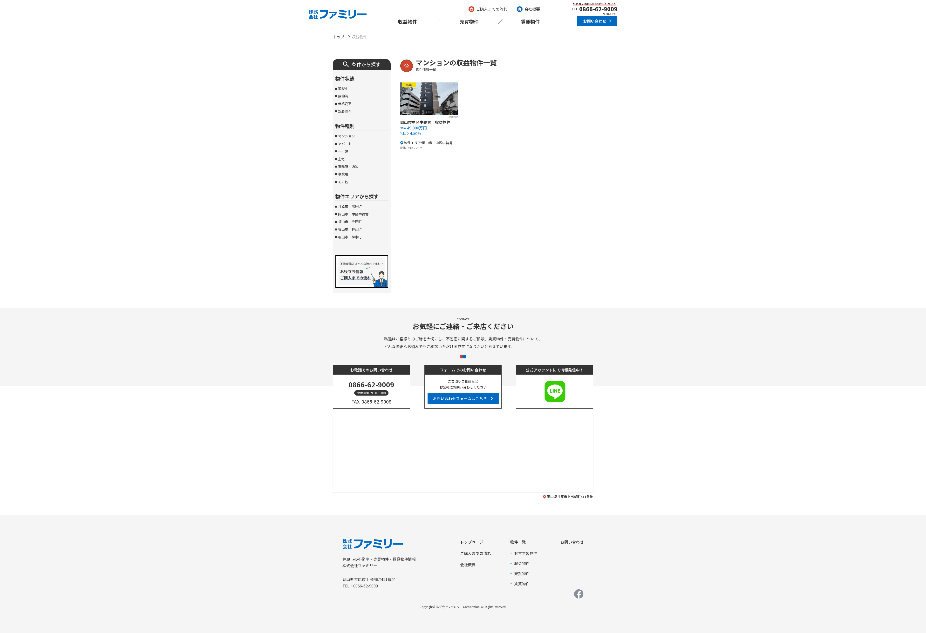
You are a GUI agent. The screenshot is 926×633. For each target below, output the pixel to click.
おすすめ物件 (525, 553)
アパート (345, 143)
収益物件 (407, 21)
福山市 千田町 (350, 221)
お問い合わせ (594, 21)
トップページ (471, 542)
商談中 (343, 88)
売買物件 (469, 21)
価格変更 (345, 103)
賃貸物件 (530, 21)
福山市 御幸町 (350, 237)
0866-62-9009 (598, 9)
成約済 (343, 96)
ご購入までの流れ (491, 9)
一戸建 (343, 151)
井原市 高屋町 (350, 206)
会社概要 (532, 9)
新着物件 (345, 111)
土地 (341, 158)
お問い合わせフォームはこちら (460, 398)
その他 (343, 181)
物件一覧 (518, 542)
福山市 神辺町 (350, 229)
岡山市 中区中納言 (353, 214)
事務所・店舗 (348, 166)
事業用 (343, 174)
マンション (346, 136)
